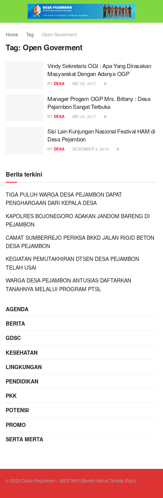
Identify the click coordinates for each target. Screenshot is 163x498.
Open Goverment (59, 34)
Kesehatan (22, 352)
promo (16, 424)
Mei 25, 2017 (83, 83)
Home (12, 34)
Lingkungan (24, 367)
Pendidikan (22, 381)
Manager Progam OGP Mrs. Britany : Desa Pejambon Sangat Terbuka (98, 102)
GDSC (13, 337)
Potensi (17, 410)
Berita (15, 323)
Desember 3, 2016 (90, 149)
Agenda (17, 309)
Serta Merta (24, 439)
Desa (59, 83)
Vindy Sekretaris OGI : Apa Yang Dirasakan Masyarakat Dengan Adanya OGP (99, 70)
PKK (11, 395)
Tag (30, 34)
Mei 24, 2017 (83, 116)
